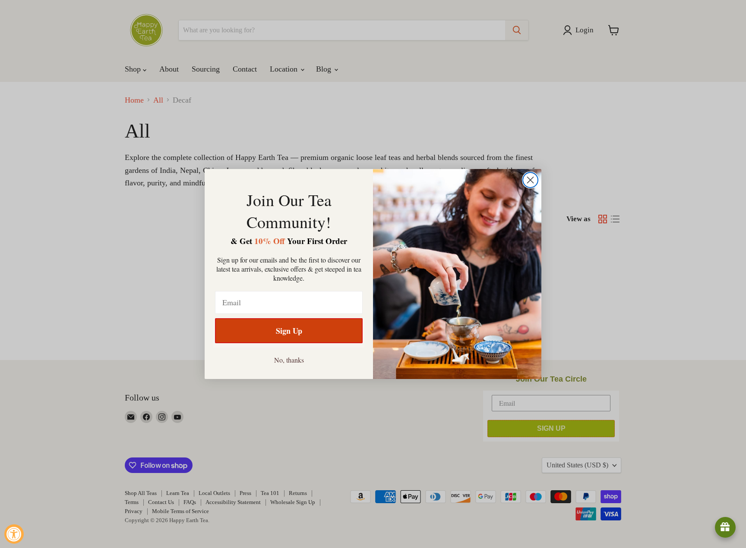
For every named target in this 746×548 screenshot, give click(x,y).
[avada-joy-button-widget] (725, 527)
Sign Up (289, 330)
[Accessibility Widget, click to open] (14, 534)
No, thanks (289, 359)
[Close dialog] (530, 180)
